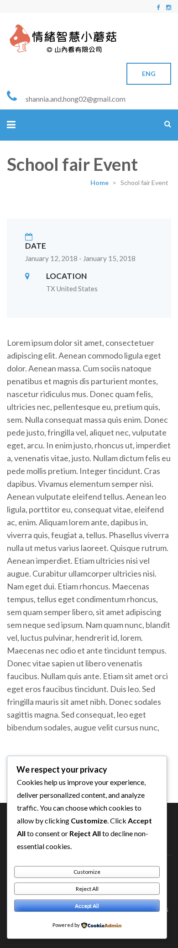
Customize (86, 871)
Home (99, 182)
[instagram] (168, 7)
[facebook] (158, 7)
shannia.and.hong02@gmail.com (76, 98)
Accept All (87, 905)
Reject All (87, 888)
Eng (149, 73)
